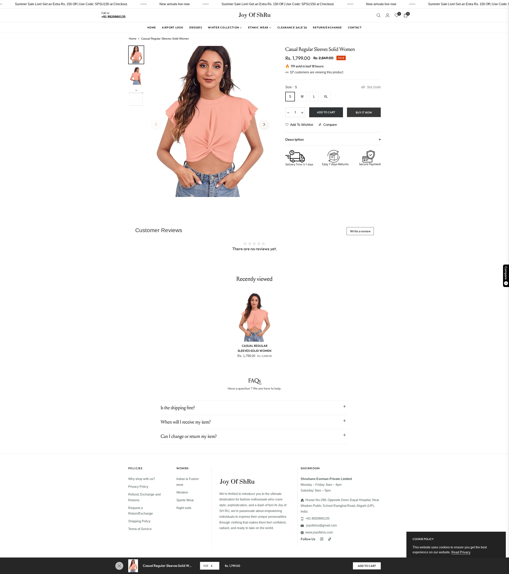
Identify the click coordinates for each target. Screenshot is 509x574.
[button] (378, 15)
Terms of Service (140, 529)
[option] (210, 121)
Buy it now (364, 112)
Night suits (183, 508)
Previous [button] (156, 124)
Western (182, 492)
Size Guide (374, 86)
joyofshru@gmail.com (321, 525)
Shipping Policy (139, 521)
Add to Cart (367, 566)
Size (205, 565)
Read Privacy (460, 552)
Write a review (360, 231)
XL (326, 96)
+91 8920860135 (317, 518)
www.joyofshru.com (319, 532)
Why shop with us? (141, 479)
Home (132, 38)
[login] (387, 15)
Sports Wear (185, 500)
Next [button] (264, 124)
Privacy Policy (138, 486)
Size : (291, 87)
